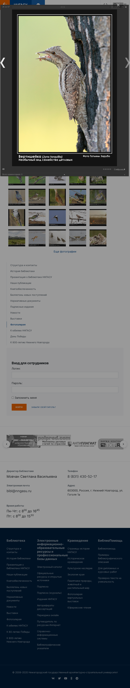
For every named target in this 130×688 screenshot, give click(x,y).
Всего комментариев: (12, 174)
